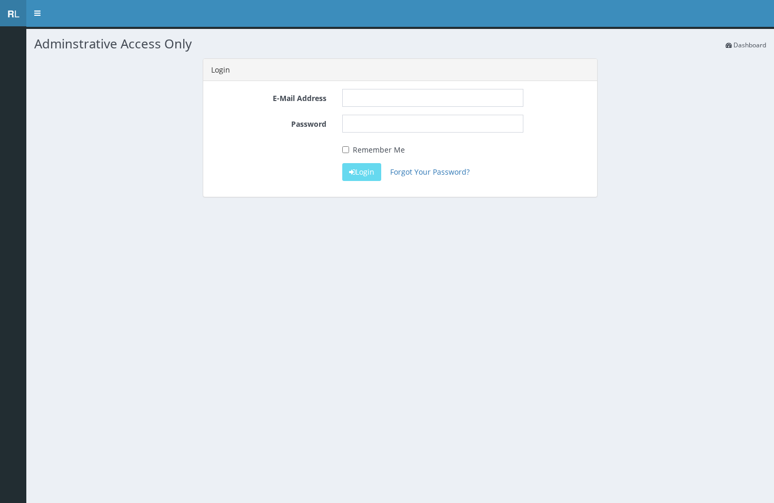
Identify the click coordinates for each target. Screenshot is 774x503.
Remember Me (379, 150)
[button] (37, 13)
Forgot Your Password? (430, 172)
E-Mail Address (299, 98)
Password (308, 124)
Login (364, 172)
